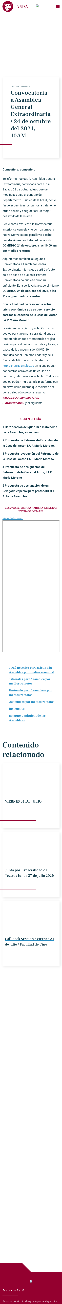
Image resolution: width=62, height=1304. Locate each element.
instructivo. (17, 709)
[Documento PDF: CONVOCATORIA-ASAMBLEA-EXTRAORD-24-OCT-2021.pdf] (31, 586)
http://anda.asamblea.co (18, 365)
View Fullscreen (12, 518)
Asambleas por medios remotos (31, 702)
